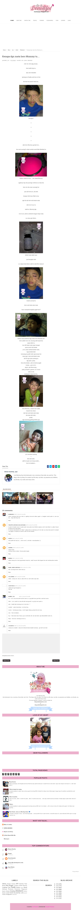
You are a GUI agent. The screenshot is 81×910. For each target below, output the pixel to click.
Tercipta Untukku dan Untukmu (17, 525)
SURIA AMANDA (8, 828)
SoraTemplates (35, 906)
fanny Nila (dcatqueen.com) (15, 862)
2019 (57, 896)
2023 (57, 889)
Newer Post (6, 660)
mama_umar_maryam (14, 567)
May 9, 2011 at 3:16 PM (20, 576)
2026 (57, 884)
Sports (3, 891)
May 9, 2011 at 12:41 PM (19, 514)
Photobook (10, 889)
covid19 (7, 892)
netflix (22, 892)
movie (11, 893)
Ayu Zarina (11, 576)
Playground (24, 889)
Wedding (12, 891)
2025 (57, 885)
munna (10, 558)
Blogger (11, 885)
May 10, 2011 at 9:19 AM (24, 596)
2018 (57, 898)
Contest (16, 885)
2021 (57, 893)
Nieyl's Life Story (8, 831)
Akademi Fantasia (11, 883)
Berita (3, 885)
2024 (57, 887)
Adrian (4, 883)
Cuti (9, 887)
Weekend (30, 60)
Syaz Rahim (11, 867)
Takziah (8, 891)
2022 (57, 891)
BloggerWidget (76, 871)
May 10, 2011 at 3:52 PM (20, 625)
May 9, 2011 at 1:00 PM (17, 538)
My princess (12, 781)
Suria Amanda (12, 858)
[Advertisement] (40, 36)
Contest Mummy (23, 885)
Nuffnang (4, 889)
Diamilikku (11, 514)
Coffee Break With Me (10, 835)
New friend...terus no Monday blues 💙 (19, 811)
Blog (7, 885)
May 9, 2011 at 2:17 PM (25, 567)
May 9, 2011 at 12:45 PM (31, 525)
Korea (18, 887)
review (3, 894)
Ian (22, 60)
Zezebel (10, 547)
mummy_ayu (11, 596)
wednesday (14, 894)
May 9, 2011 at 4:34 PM (20, 585)
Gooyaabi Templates (49, 906)
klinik (25, 60)
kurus (10, 538)
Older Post (56, 660)
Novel (25, 887)
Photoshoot (17, 889)
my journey (17, 893)
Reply (9, 520)
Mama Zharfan (12, 849)
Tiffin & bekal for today (15, 789)
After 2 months (13, 796)
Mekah (21, 887)
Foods (13, 887)
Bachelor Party (23, 883)
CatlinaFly (11, 625)
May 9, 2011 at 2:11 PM (17, 558)
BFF (17, 883)
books (3, 892)
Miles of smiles (8, 824)
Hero (19, 60)
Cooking (4, 887)
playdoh (25, 892)
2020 (57, 895)
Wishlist (25, 891)
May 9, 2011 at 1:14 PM (18, 547)
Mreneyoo (6, 838)
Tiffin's (11, 804)
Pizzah (10, 853)
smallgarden (9, 894)
